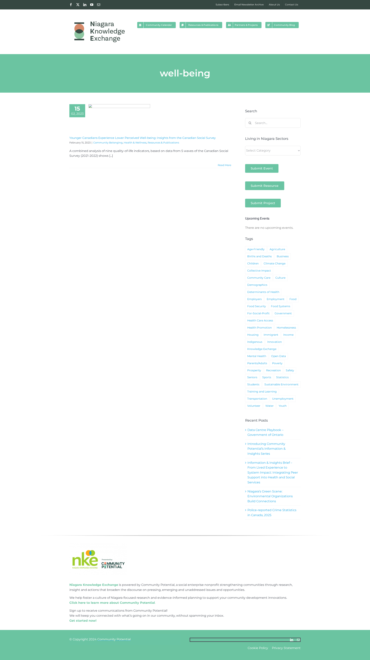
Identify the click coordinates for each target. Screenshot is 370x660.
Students (253, 384)
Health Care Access (260, 320)
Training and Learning (262, 391)
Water (269, 406)
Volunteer (253, 406)
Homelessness (286, 327)
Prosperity (254, 370)
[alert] (273, 227)
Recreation (273, 370)
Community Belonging (108, 142)
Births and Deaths (259, 256)
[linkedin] (291, 639)
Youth (283, 406)
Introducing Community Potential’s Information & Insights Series (266, 448)
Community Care (258, 277)
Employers (254, 299)
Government (283, 313)
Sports (266, 377)
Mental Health (256, 356)
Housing (253, 334)
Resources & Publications (163, 142)
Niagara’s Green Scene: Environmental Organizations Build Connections (270, 496)
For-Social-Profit (258, 313)
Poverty (277, 363)
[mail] (298, 639)
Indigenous (254, 342)
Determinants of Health (263, 292)
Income (288, 334)
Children (253, 263)
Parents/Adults (257, 363)
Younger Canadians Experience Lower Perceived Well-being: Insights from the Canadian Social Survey (142, 138)
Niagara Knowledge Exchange (93, 585)
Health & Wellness (135, 142)
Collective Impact (259, 270)
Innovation (274, 342)
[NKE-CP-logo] (98, 544)
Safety (290, 370)
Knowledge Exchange (261, 349)
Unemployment (282, 398)
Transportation (257, 398)
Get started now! (83, 620)
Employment (275, 299)
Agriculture (277, 249)
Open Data (278, 356)
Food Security (256, 306)
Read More (224, 165)
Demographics (257, 285)
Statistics (282, 377)
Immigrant (271, 334)
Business (283, 256)
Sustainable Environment (281, 384)
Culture (280, 277)
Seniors (252, 377)
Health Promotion (259, 327)
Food (292, 299)
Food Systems (280, 306)
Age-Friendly (256, 249)
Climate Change (274, 263)
